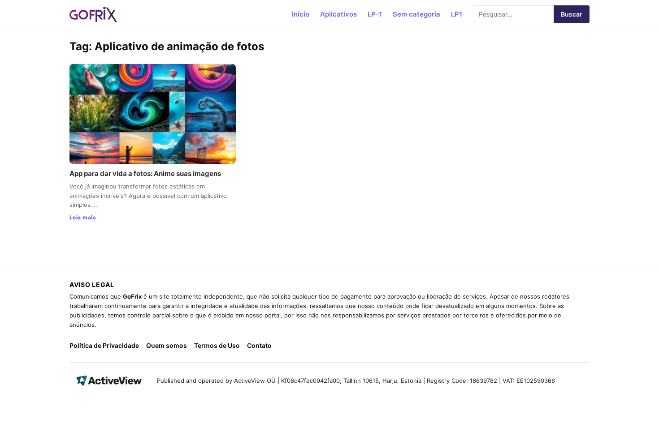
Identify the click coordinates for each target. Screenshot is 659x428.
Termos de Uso (217, 345)
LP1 (456, 14)
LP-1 (375, 14)
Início (300, 14)
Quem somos (166, 345)
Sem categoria (416, 14)
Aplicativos (338, 14)
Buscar (571, 14)
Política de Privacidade (104, 345)
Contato (259, 345)
